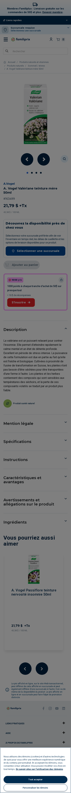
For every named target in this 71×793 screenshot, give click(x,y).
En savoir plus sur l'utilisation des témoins (39, 769)
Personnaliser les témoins (35, 787)
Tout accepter (35, 779)
